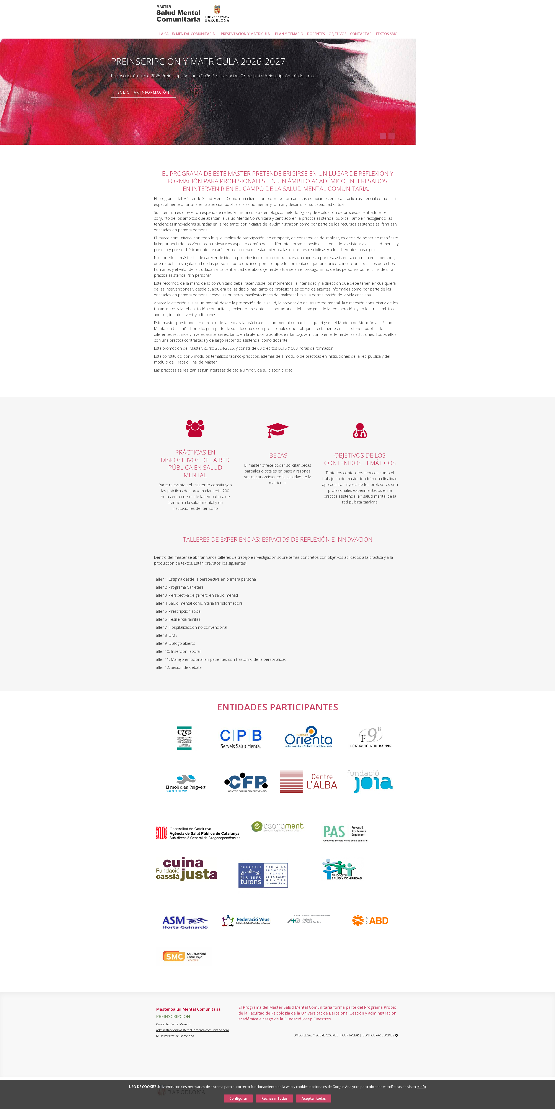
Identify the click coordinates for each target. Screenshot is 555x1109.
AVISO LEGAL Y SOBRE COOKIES (316, 1035)
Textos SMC (386, 33)
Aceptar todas (314, 1098)
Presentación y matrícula (245, 33)
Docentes (316, 33)
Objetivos (337, 33)
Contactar (361, 33)
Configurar (238, 1098)
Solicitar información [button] (144, 92)
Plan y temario (289, 33)
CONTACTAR (350, 1035)
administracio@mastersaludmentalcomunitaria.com (192, 1030)
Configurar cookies (378, 1035)
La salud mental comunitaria (187, 33)
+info (421, 1086)
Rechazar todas (274, 1098)
